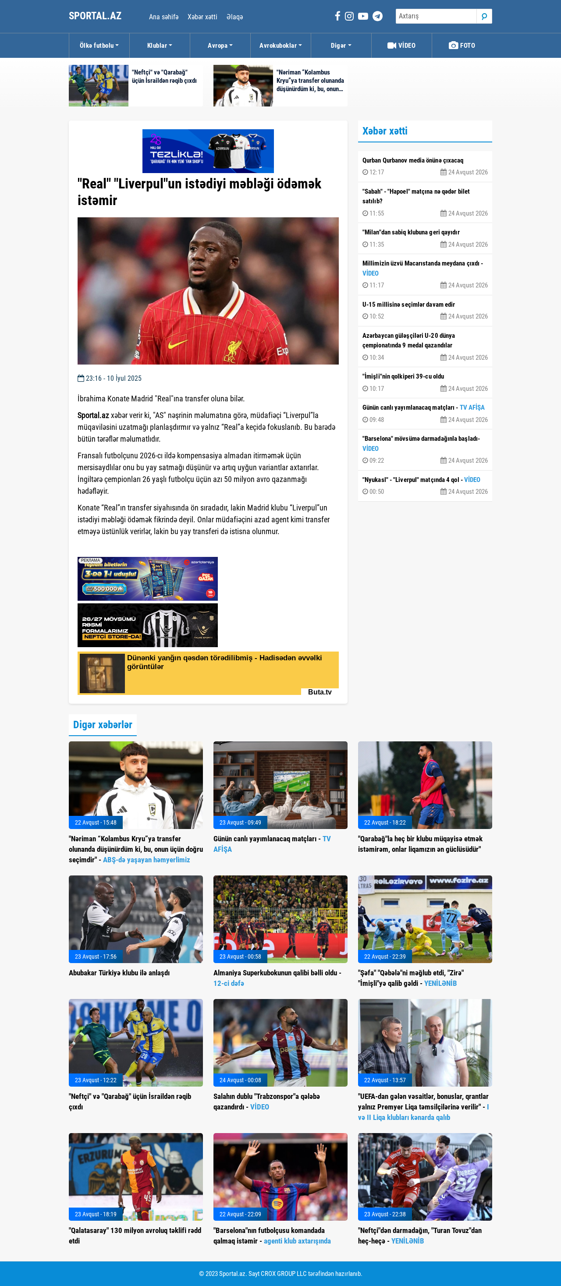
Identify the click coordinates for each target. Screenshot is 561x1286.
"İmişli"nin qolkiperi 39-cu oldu (425, 382)
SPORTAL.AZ (96, 16)
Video (406, 46)
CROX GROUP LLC (284, 1274)
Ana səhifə (163, 17)
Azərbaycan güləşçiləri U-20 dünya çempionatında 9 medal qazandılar (425, 346)
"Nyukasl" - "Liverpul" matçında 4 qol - (425, 486)
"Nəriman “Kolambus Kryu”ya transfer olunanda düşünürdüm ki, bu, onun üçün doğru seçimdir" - (136, 849)
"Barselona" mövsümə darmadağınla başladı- (425, 449)
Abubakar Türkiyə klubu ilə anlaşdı (119, 972)
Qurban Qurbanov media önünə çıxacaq (425, 166)
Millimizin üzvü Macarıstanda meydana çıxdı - (425, 274)
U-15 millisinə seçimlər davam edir (425, 311)
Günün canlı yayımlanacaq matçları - (425, 414)
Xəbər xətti (202, 17)
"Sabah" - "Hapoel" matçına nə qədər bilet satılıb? (425, 202)
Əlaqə (235, 17)
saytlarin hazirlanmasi (113, 547)
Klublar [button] (157, 46)
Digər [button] (338, 46)
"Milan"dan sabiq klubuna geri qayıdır (425, 238)
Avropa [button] (217, 46)
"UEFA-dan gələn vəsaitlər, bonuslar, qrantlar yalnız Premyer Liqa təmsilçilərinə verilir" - (423, 1107)
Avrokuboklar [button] (278, 46)
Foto (467, 46)
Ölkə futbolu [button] (97, 46)
